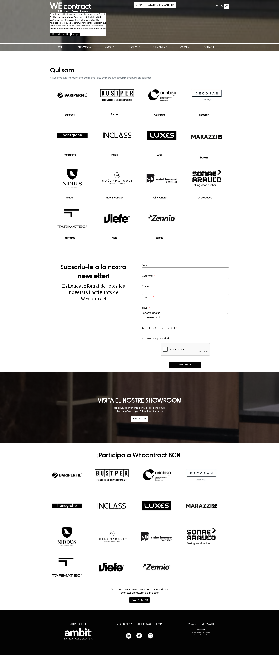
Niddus (69, 197)
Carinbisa (159, 114)
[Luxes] (162, 137)
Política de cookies (60, 34)
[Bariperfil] (72, 97)
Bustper (115, 114)
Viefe (114, 238)
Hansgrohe (70, 154)
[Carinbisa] (162, 97)
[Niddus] (72, 180)
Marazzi (204, 157)
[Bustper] (117, 97)
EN (222, 6)
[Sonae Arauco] (207, 180)
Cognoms (147, 275)
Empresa (146, 297)
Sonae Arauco (204, 197)
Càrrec (146, 286)
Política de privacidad (201, 632)
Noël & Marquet (114, 197)
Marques (109, 47)
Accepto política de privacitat (158, 328)
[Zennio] (162, 220)
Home (60, 47)
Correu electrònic (151, 317)
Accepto (75, 34)
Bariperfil (70, 114)
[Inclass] (117, 137)
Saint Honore (159, 197)
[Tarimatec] (72, 221)
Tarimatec (69, 238)
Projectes (134, 47)
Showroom (84, 47)
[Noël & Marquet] (117, 180)
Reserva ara (139, 418)
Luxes (159, 154)
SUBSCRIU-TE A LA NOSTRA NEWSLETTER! (154, 5)
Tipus (144, 308)
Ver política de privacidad (155, 338)
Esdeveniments (159, 47)
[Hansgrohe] (72, 137)
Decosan (204, 114)
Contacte (209, 47)
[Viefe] (117, 220)
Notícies (184, 47)
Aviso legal (201, 630)
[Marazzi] (207, 139)
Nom (144, 265)
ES (217, 6)
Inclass (114, 154)
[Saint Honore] (162, 180)
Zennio (159, 238)
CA (226, 6)
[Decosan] (207, 97)
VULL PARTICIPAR (140, 600)
